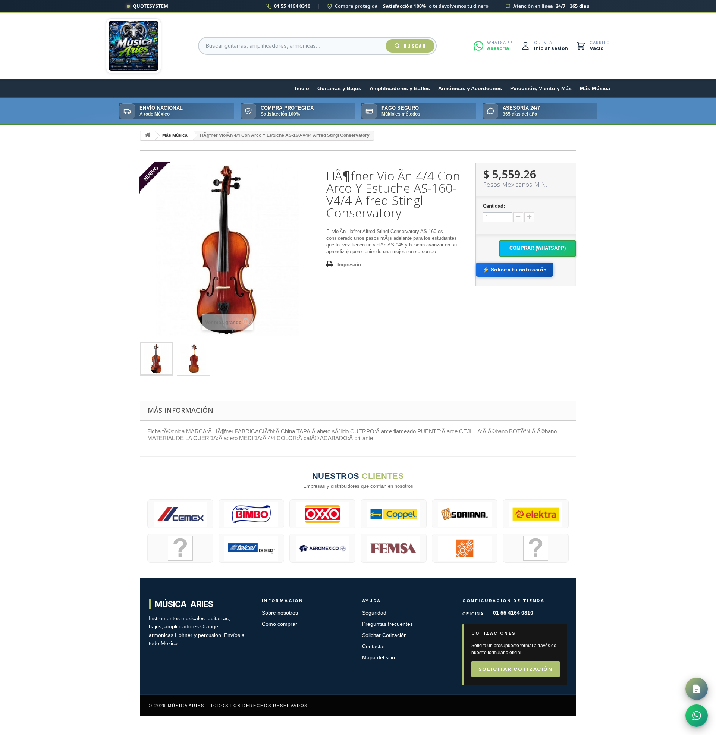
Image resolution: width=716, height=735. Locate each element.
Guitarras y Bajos (339, 88)
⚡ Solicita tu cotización (515, 270)
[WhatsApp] (696, 715)
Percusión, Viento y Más (541, 88)
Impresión (349, 264)
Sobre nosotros (280, 613)
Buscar (414, 46)
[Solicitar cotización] (696, 689)
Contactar (373, 646)
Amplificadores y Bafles (400, 88)
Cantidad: (494, 206)
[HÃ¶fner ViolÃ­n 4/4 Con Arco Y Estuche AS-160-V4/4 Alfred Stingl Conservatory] (156, 358)
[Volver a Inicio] (148, 135)
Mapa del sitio (378, 657)
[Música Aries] (133, 45)
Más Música (595, 88)
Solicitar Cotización (384, 635)
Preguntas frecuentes (387, 624)
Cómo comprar (279, 624)
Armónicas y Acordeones (470, 88)
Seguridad (374, 613)
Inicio (302, 88)
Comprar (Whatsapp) (537, 248)
